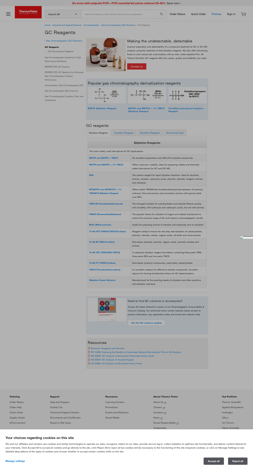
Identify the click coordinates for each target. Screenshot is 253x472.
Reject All (237, 461)
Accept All (214, 461)
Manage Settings (15, 461)
